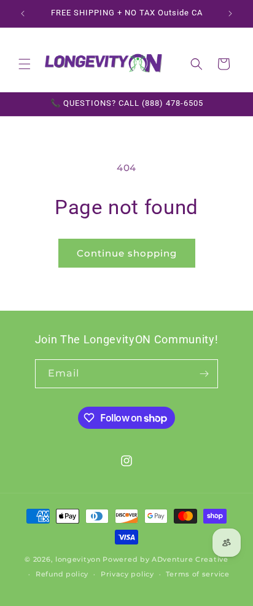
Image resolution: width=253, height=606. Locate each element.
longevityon (78, 559)
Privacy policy (127, 574)
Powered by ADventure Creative (165, 559)
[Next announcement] (230, 13)
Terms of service (197, 574)
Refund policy (62, 574)
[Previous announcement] (22, 13)
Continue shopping (127, 253)
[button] (24, 64)
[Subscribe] (203, 373)
